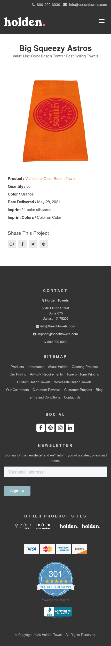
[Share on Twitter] (33, 244)
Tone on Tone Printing (83, 374)
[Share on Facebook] (22, 244)
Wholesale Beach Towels (73, 382)
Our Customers (17, 389)
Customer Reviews (47, 389)
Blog (99, 389)
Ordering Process (85, 366)
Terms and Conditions (44, 397)
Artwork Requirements (46, 374)
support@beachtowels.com (57, 333)
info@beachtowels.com (57, 326)
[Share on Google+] (12, 244)
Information (36, 366)
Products (17, 366)
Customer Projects (78, 389)
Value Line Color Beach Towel (50, 178)
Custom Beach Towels (34, 382)
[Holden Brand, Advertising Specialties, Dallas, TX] (58, 611)
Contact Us (72, 397)
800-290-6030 (56, 341)
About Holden (58, 366)
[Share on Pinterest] (43, 244)
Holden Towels (57, 300)
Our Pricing (18, 374)
